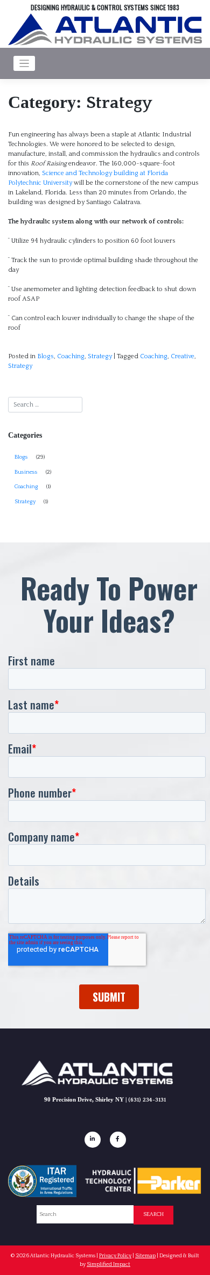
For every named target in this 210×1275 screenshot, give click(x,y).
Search (153, 1214)
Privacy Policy (115, 1255)
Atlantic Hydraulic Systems (62, 1255)
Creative (182, 356)
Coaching (71, 356)
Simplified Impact (108, 1264)
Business (26, 472)
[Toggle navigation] (24, 63)
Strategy (100, 356)
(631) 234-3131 (147, 1100)
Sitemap (145, 1255)
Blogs (45, 356)
